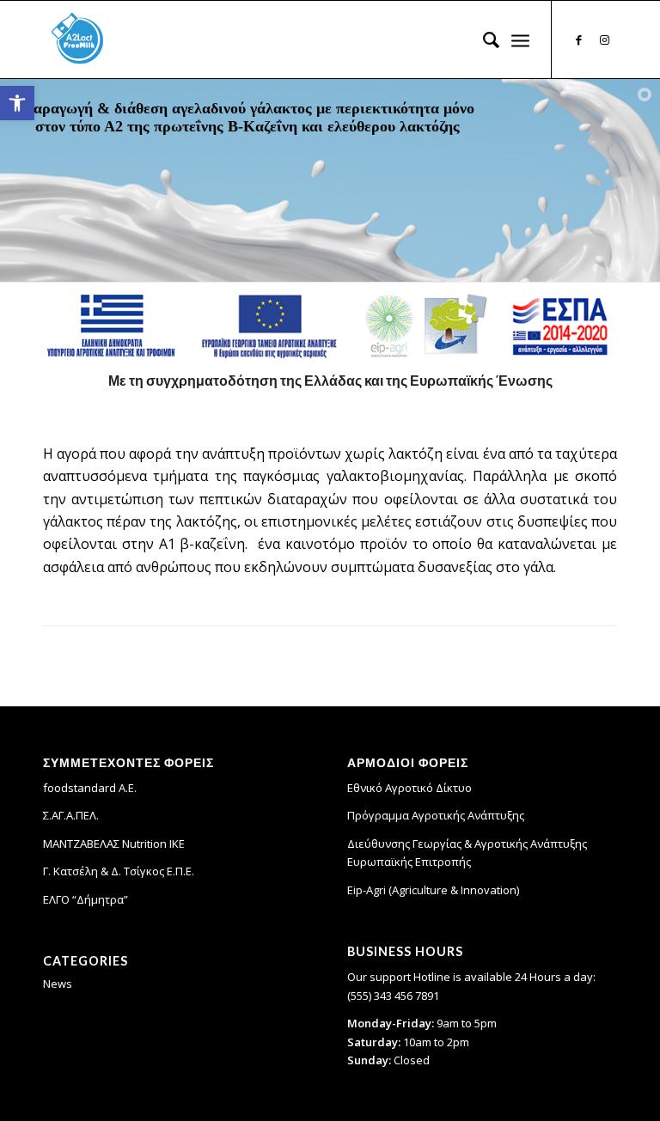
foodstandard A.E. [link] (90, 787)
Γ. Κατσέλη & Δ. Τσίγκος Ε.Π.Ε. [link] (118, 871)
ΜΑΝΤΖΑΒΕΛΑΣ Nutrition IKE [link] (114, 843)
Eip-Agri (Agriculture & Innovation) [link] (433, 890)
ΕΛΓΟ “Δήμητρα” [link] (85, 899)
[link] (17, 103)
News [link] (57, 983)
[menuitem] (482, 39)
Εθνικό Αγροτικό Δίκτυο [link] (409, 787)
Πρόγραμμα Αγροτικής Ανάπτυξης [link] (435, 815)
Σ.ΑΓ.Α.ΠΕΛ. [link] (71, 815)
